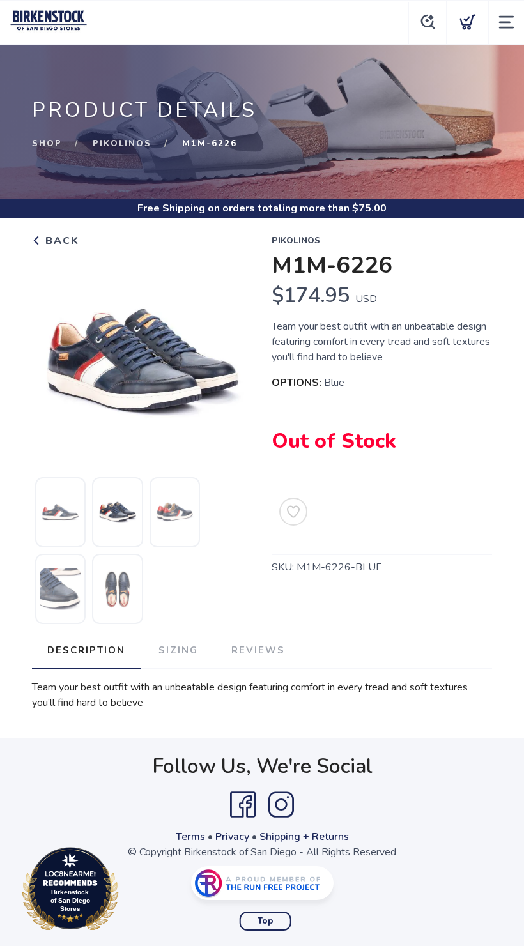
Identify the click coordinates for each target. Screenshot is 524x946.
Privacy (232, 837)
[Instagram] (281, 805)
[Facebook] (243, 805)
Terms (190, 837)
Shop (47, 143)
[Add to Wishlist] (293, 512)
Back (60, 241)
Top (266, 921)
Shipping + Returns (304, 837)
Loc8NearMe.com (126, 892)
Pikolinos (122, 143)
